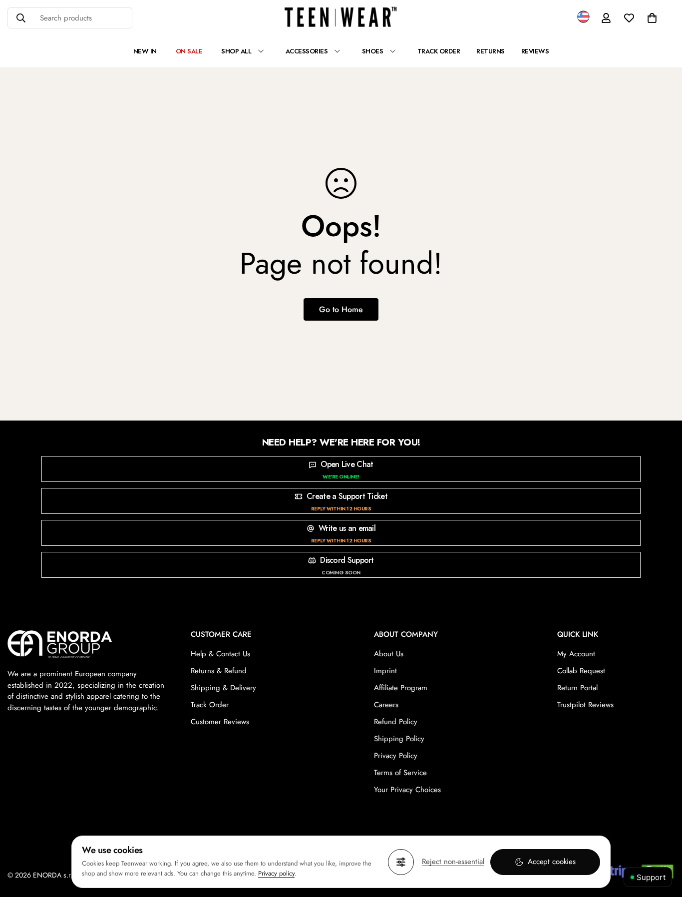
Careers (386, 704)
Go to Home (341, 309)
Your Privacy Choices (407, 789)
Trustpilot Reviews (585, 704)
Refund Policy (395, 721)
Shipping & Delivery (223, 687)
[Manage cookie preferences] (401, 862)
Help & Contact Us (220, 653)
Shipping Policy (399, 738)
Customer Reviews (220, 721)
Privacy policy (276, 873)
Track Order (210, 704)
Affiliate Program (400, 687)
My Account (576, 653)
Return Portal (577, 687)
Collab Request (581, 670)
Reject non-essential (453, 861)
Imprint (385, 670)
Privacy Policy (395, 755)
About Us (388, 653)
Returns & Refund (219, 670)
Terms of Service (400, 772)
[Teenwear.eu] (341, 18)
